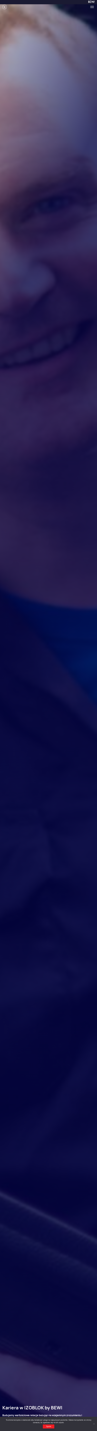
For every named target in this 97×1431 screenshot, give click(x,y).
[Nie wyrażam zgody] (94, 1424)
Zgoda (48, 1426)
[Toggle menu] (92, 6)
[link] (91, 2)
